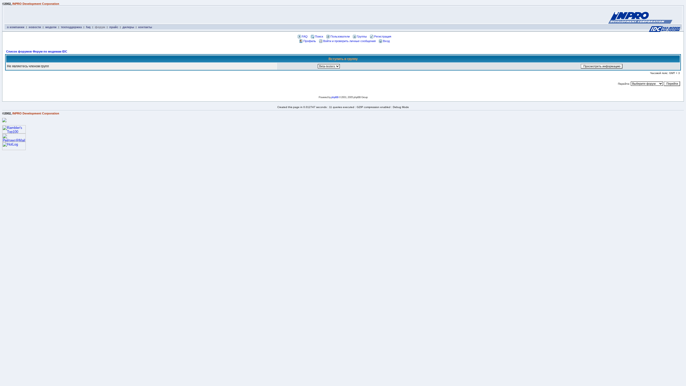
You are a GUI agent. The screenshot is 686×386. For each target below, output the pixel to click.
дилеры (128, 27)
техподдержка (71, 27)
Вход (386, 41)
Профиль (309, 41)
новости (35, 27)
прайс (113, 27)
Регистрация (382, 36)
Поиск (319, 36)
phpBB (334, 97)
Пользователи (340, 36)
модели (51, 27)
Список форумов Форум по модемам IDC (36, 51)
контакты (145, 27)
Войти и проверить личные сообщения (349, 41)
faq (88, 27)
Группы (362, 36)
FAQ (305, 36)
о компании (15, 27)
